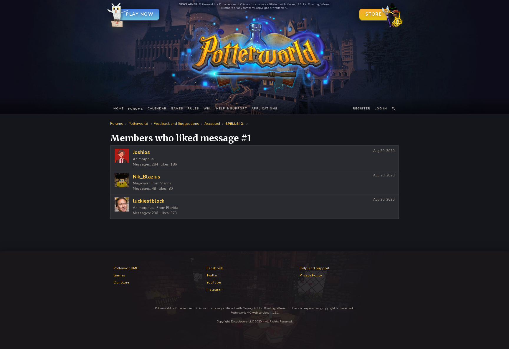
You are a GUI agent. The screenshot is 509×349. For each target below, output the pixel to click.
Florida (172, 207)
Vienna (165, 183)
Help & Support (231, 108)
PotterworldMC (125, 268)
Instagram (215, 289)
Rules (193, 108)
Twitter (211, 275)
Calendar (157, 108)
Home (118, 108)
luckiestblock (148, 201)
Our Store (121, 282)
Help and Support (314, 268)
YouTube (213, 282)
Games (177, 108)
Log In (381, 108)
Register (361, 108)
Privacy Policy (311, 275)
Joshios (141, 152)
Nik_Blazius (146, 176)
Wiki (208, 108)
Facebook (214, 268)
